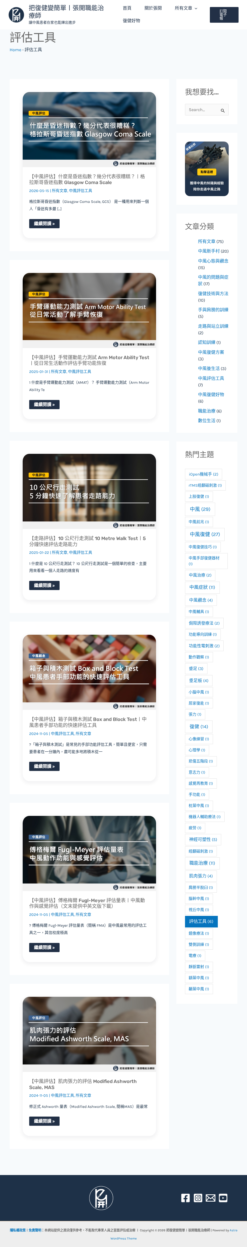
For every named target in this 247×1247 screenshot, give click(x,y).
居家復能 (199, 703)
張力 (195, 714)
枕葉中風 (199, 805)
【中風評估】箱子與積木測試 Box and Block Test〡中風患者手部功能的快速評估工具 (88, 722)
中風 (200, 509)
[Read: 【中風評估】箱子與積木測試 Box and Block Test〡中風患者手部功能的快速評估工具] (89, 672)
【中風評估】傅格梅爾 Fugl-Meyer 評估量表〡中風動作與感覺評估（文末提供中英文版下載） (87, 903)
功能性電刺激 (204, 646)
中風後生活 (209, 368)
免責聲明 (35, 1230)
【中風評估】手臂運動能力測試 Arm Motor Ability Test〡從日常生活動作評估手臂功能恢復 (89, 360)
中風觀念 (201, 600)
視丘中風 (199, 909)
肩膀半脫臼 (201, 887)
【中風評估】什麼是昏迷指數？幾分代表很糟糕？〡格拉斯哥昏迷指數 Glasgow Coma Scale (87, 179)
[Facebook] (185, 1198)
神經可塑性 (203, 839)
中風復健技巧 (203, 547)
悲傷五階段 (201, 761)
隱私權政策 (18, 1230)
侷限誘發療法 (204, 623)
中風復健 (205, 534)
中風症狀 (202, 587)
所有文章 (59, 190)
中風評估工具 (80, 190)
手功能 (197, 794)
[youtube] (223, 1198)
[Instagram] (198, 1198)
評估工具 (201, 921)
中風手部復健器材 (204, 561)
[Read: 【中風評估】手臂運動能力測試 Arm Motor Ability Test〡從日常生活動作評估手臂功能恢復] (89, 310)
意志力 (197, 772)
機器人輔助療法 (205, 816)
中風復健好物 (211, 394)
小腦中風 (199, 692)
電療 (195, 955)
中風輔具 (199, 611)
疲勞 (195, 828)
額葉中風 (199, 978)
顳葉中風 (199, 989)
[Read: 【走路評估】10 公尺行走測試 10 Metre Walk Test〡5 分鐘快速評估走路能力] (89, 491)
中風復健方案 (211, 352)
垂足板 (198, 680)
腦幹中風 (199, 898)
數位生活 (206, 420)
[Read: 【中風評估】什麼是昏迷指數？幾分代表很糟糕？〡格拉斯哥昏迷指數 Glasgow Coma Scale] (89, 129)
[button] (194, 8)
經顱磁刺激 (201, 851)
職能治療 (206, 411)
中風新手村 (209, 251)
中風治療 (200, 575)
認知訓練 (206, 342)
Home (15, 49)
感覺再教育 (201, 783)
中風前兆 (199, 522)
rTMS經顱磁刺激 (205, 485)
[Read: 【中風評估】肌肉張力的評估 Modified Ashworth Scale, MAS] (89, 1034)
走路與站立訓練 (213, 326)
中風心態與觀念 (213, 261)
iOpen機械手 (203, 474)
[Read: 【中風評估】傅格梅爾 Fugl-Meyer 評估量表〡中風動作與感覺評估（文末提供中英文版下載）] (89, 853)
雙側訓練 (199, 944)
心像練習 (199, 739)
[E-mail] (210, 1198)
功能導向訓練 (203, 634)
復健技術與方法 (213, 293)
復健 (199, 726)
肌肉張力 (201, 876)
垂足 (196, 668)
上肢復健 (199, 496)
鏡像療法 (199, 933)
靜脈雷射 (199, 966)
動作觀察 (199, 657)
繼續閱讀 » (44, 222)
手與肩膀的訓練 (213, 310)
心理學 (197, 750)
